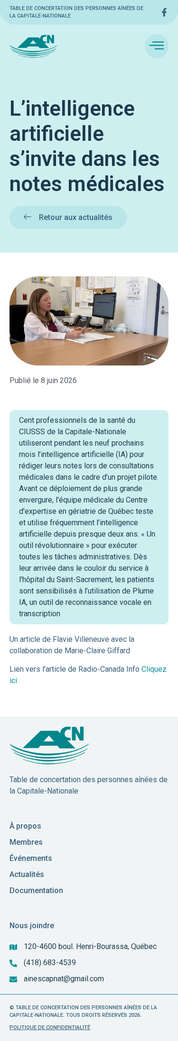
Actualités (26, 874)
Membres (26, 842)
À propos (25, 826)
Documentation (36, 890)
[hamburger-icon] (157, 46)
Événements (30, 858)
